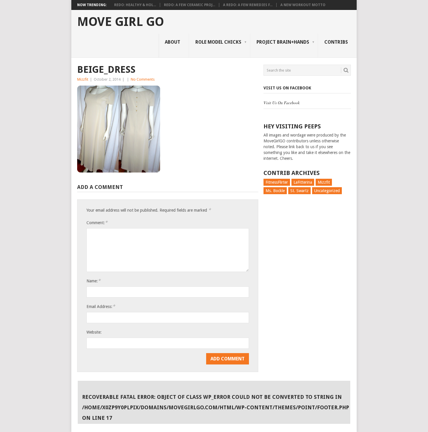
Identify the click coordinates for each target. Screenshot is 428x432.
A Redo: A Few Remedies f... (248, 5)
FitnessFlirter (277, 182)
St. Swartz (299, 190)
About (172, 42)
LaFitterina (302, 182)
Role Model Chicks (218, 42)
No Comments (143, 79)
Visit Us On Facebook (287, 88)
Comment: (96, 222)
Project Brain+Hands (283, 42)
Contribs (336, 42)
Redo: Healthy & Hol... (135, 5)
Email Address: (100, 306)
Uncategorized (327, 190)
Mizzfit (82, 79)
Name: (93, 281)
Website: (94, 332)
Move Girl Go (120, 22)
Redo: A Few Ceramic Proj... (189, 5)
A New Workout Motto (303, 5)
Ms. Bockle (275, 190)
